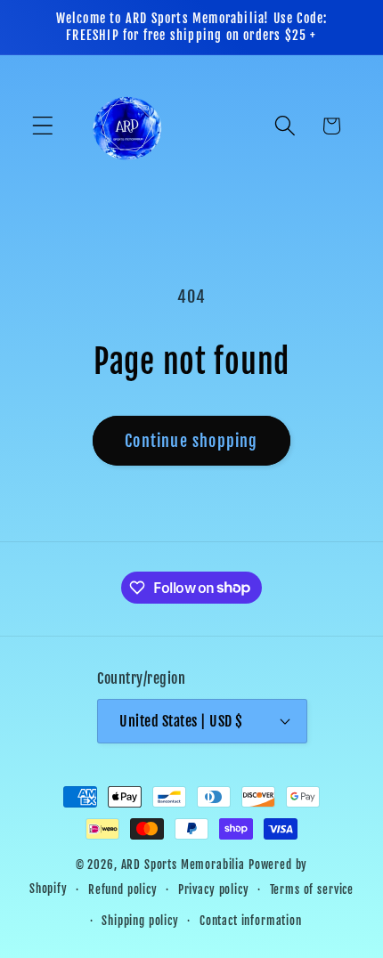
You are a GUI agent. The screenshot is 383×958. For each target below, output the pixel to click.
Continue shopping (191, 441)
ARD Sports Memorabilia (183, 864)
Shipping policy (140, 920)
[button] (43, 126)
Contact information (251, 920)
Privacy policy (213, 889)
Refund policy (123, 889)
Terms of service (312, 889)
